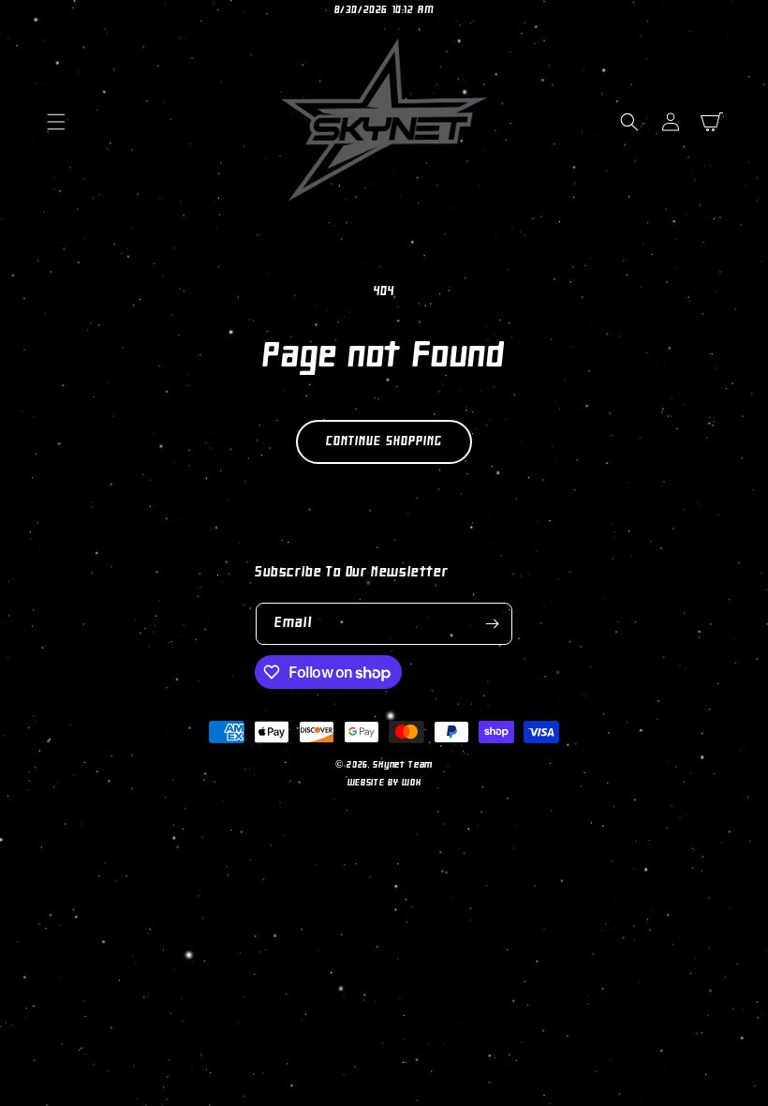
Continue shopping (384, 442)
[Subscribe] (491, 624)
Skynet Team (403, 765)
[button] (56, 121)
